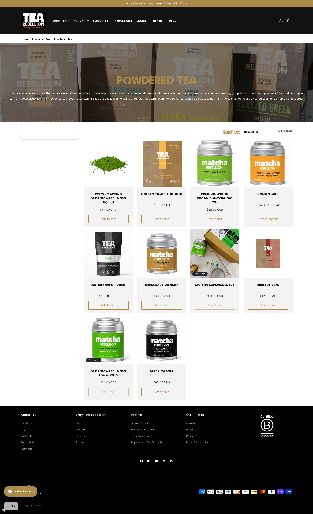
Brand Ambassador (197, 442)
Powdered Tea (41, 39)
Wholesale (82, 436)
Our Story (26, 423)
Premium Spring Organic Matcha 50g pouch (108, 198)
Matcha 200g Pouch (108, 285)
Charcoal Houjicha (161, 285)
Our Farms (82, 429)
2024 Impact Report (143, 436)
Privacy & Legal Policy (143, 429)
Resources (192, 436)
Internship (26, 448)
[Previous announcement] (22, 3)
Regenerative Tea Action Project (149, 442)
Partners (81, 442)
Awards (190, 423)
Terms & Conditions (142, 423)
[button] (61, 20)
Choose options (268, 219)
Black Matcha (162, 371)
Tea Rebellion (34, 505)
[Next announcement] (291, 3)
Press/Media (28, 442)
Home (24, 39)
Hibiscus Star (268, 285)
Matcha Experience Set (214, 285)
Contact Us (27, 436)
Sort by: (232, 131)
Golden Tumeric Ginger (161, 194)
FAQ (23, 429)
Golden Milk (268, 194)
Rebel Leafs (193, 429)
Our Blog (81, 423)
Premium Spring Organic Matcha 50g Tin (215, 198)
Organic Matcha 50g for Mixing (108, 373)
